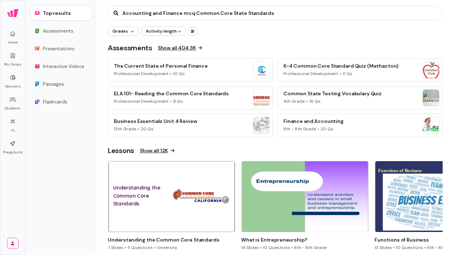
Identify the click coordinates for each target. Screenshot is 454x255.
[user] (12, 243)
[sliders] (192, 31)
